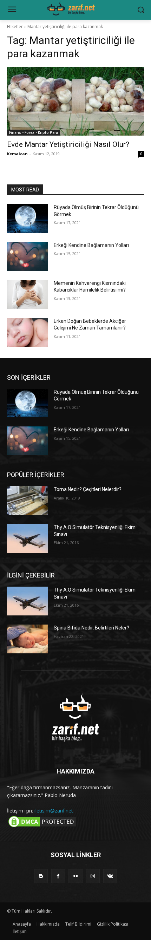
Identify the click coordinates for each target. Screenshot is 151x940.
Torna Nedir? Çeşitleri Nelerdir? (88, 489)
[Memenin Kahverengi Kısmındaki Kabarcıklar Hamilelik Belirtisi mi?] (27, 294)
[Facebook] (58, 876)
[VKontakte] (110, 876)
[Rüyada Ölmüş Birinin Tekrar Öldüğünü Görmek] (27, 218)
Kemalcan (17, 153)
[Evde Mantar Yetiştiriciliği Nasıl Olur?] (75, 101)
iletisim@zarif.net (53, 810)
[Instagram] (93, 876)
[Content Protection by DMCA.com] (42, 826)
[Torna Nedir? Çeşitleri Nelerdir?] (27, 500)
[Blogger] (41, 876)
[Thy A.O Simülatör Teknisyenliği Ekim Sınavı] (27, 538)
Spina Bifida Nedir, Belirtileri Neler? (91, 628)
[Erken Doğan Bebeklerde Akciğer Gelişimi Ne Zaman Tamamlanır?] (27, 332)
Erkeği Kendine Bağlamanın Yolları (91, 245)
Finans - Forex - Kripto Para (33, 132)
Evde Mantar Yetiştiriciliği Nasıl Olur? (68, 144)
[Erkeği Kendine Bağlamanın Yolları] (27, 256)
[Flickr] (75, 876)
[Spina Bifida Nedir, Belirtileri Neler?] (27, 639)
